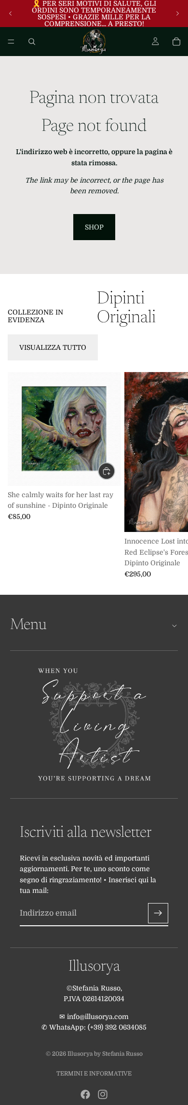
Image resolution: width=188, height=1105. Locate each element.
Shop (94, 227)
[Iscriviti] (158, 913)
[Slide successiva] (177, 13)
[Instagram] (102, 1094)
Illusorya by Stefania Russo (105, 1053)
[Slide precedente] (10, 13)
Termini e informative (94, 1073)
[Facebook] (85, 1094)
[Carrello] (176, 41)
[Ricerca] (31, 41)
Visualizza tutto (52, 347)
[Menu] (11, 41)
